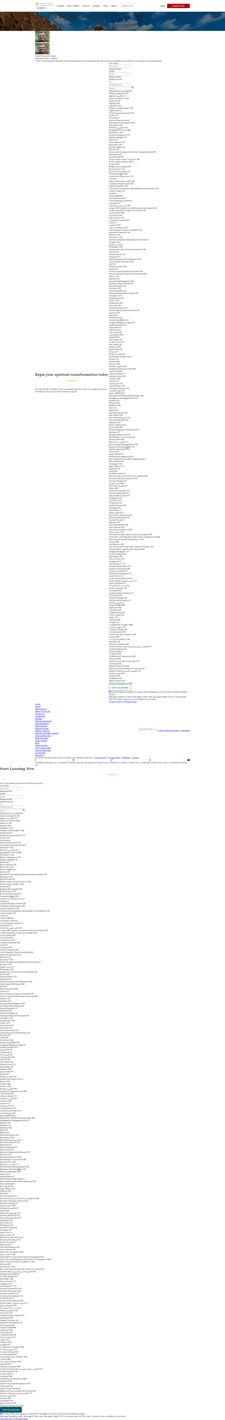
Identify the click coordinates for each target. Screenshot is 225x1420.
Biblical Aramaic (42, 728)
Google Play (40, 753)
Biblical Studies (41, 738)
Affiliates (126, 757)
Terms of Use (115, 701)
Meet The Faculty (42, 711)
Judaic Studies (41, 740)
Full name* (113, 63)
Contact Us (127, 6)
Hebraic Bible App (43, 750)
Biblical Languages (43, 721)
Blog (105, 6)
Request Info (178, 6)
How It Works (73, 6)
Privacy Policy (131, 701)
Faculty (86, 6)
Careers (135, 757)
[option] (149, 91)
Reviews (96, 6)
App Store (39, 755)
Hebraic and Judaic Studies (46, 733)
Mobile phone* (115, 79)
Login (162, 6)
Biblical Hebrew (42, 723)
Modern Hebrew (42, 731)
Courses (60, 6)
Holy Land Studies (43, 735)
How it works (41, 709)
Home (37, 704)
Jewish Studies (41, 745)
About (114, 6)
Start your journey (120, 687)
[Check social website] (35, 760)
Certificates (40, 716)
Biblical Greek (41, 726)
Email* (112, 71)
